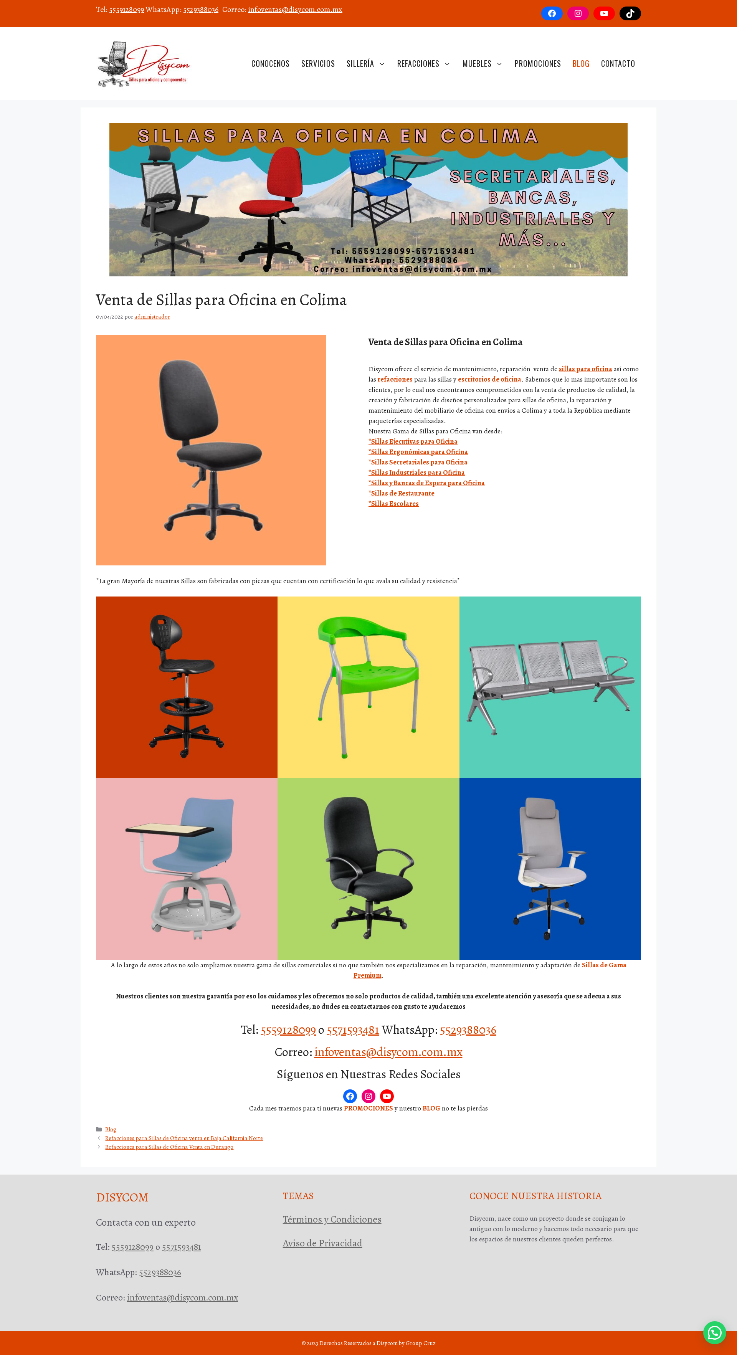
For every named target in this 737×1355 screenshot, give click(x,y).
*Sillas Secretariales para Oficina (418, 462)
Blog (581, 63)
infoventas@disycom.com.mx (295, 9)
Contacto (618, 63)
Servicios (318, 63)
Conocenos (270, 63)
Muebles (477, 63)
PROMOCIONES (368, 1108)
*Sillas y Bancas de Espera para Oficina (426, 482)
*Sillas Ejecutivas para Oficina (413, 441)
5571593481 (353, 1029)
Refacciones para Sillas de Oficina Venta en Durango (169, 1147)
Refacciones (418, 63)
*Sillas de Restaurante (401, 493)
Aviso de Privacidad (322, 1243)
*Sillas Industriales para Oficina (416, 472)
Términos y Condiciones (332, 1219)
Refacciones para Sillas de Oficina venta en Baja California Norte (184, 1138)
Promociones (538, 63)
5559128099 (126, 9)
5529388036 (200, 9)
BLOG (431, 1108)
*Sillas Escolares (393, 503)
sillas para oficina (585, 368)
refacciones (395, 379)
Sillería (360, 63)
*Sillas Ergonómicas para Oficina (418, 451)
